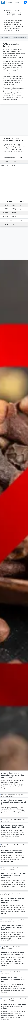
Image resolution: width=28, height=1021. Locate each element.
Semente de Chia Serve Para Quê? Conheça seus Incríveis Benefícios (12, 927)
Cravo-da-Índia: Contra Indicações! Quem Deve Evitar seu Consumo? (12, 775)
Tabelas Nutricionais (7, 37)
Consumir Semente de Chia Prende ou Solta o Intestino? (12, 851)
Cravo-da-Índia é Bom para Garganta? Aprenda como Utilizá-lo (14, 802)
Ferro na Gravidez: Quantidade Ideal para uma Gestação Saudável (12, 900)
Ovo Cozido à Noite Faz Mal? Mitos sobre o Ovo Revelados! (12, 826)
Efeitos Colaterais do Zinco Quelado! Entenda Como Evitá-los (13, 979)
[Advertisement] (14, 120)
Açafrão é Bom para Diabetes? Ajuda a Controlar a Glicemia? (12, 953)
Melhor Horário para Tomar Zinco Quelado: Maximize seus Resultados (13, 875)
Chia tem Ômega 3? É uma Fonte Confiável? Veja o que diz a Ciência (13, 1006)
